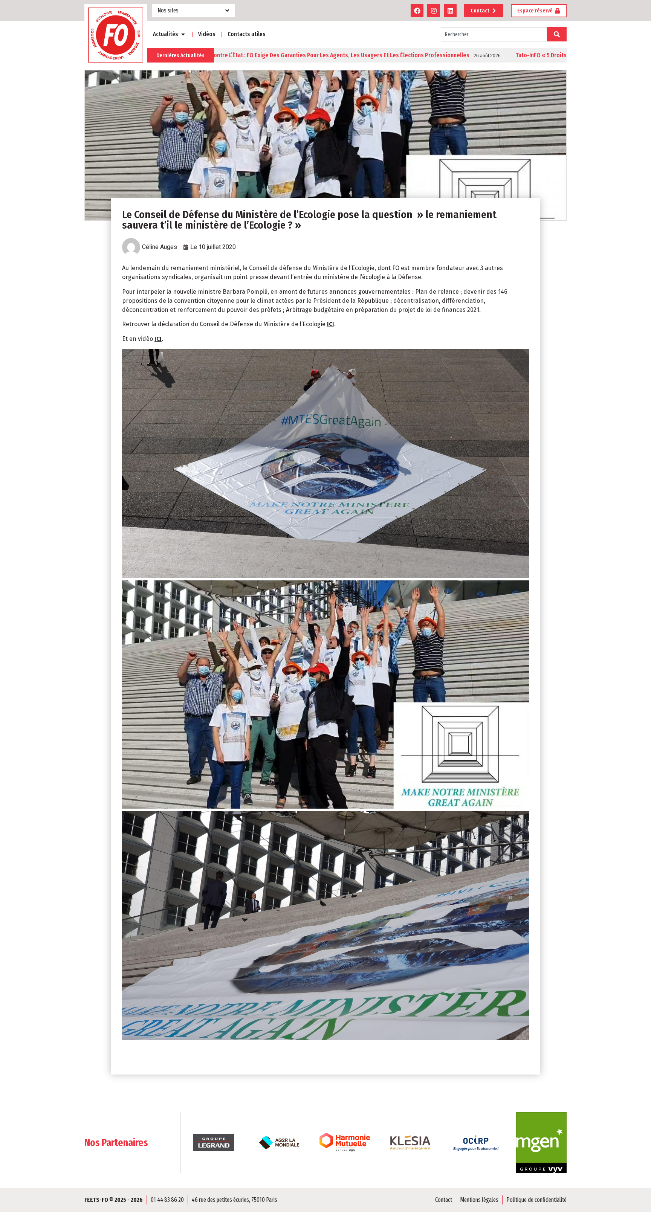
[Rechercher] (557, 34)
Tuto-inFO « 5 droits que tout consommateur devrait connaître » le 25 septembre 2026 (519, 55)
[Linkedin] (450, 10)
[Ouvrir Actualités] (183, 34)
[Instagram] (433, 10)
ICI (330, 324)
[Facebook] (417, 10)
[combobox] (494, 34)
